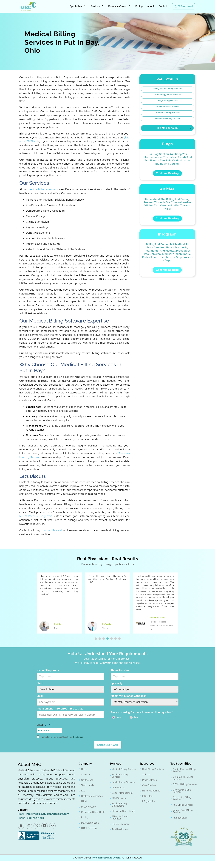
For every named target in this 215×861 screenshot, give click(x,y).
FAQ (83, 791)
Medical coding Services (120, 776)
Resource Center (117, 6)
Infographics (148, 801)
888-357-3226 (185, 6)
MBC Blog (147, 796)
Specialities (76, 6)
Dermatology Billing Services (167, 95)
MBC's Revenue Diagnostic (35, 516)
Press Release (149, 780)
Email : (43, 813)
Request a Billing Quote (93, 812)
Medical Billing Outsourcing (119, 804)
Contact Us (87, 780)
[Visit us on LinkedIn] (44, 826)
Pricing (139, 6)
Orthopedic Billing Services (167, 113)
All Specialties (180, 818)
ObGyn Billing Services (167, 101)
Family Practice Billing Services (167, 89)
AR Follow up (118, 787)
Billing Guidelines (151, 791)
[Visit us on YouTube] (52, 826)
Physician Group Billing (123, 811)
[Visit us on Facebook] (21, 826)
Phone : (31, 817)
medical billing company (43, 189)
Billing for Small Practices (120, 817)
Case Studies (149, 785)
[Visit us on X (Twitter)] (37, 826)
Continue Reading (167, 173)
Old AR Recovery (120, 824)
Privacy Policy (88, 807)
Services (95, 6)
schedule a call (53, 530)
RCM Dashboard (120, 829)
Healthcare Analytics (92, 796)
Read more (78, 737)
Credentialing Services (123, 782)
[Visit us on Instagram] (29, 826)
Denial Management (122, 793)
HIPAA (84, 801)
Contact (163, 6)
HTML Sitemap (89, 828)
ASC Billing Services (183, 805)
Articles (146, 775)
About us (85, 775)
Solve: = (44, 724)
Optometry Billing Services (167, 107)
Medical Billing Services (124, 769)
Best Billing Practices (153, 769)
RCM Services (119, 798)
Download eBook (90, 823)
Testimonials (87, 785)
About (150, 6)
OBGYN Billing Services (185, 784)
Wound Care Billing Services (167, 119)
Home (84, 769)
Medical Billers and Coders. (106, 857)
